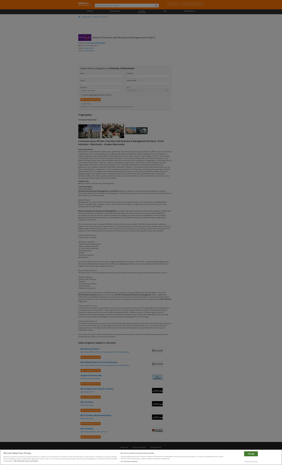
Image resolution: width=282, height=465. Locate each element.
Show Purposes (251, 461)
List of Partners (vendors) (129, 461)
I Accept (251, 454)
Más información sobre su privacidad (26, 461)
